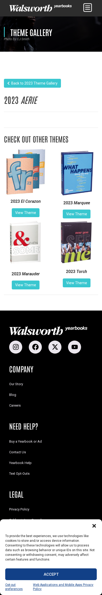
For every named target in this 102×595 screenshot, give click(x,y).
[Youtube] (74, 347)
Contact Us (17, 452)
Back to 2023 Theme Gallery (34, 83)
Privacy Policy (19, 509)
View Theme (25, 213)
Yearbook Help (20, 463)
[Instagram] (15, 347)
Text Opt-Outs (19, 473)
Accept (51, 574)
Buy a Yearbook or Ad (25, 441)
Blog (12, 395)
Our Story (16, 384)
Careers (15, 405)
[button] (94, 525)
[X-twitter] (54, 347)
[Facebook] (35, 347)
